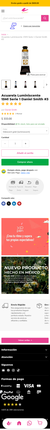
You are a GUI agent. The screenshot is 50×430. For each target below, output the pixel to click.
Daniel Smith (11, 109)
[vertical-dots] (12, 405)
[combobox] (21, 18)
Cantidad (5, 138)
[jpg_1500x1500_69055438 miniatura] (35, 84)
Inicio (3, 34)
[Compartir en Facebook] (3, 203)
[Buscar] (45, 18)
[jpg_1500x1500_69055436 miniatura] (15, 84)
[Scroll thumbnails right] (46, 85)
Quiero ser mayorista (31, 26)
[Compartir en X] (9, 203)
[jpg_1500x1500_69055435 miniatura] (6, 84)
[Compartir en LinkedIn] (14, 203)
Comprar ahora (25, 162)
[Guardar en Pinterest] (19, 203)
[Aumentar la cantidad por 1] (25, 143)
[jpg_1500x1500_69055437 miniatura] (25, 84)
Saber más (25, 172)
